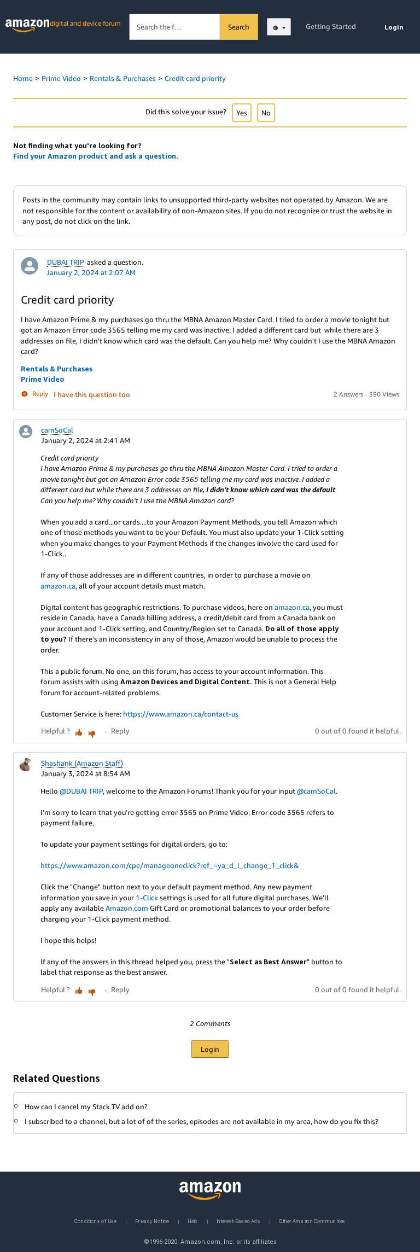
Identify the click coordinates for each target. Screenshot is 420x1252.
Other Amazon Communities (312, 1221)
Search (238, 26)
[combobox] (194, 27)
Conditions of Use (95, 1221)
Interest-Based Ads (238, 1221)
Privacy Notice (152, 1221)
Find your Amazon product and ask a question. (95, 156)
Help (193, 1221)
